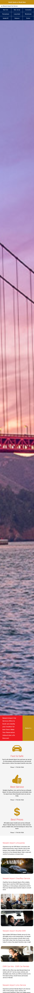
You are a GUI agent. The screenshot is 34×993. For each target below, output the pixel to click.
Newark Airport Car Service (10, 6)
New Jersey (17, 10)
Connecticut (28, 10)
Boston (28, 18)
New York (5, 10)
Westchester (28, 14)
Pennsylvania (5, 14)
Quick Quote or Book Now (17, 2)
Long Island (17, 14)
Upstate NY (5, 18)
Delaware (17, 18)
